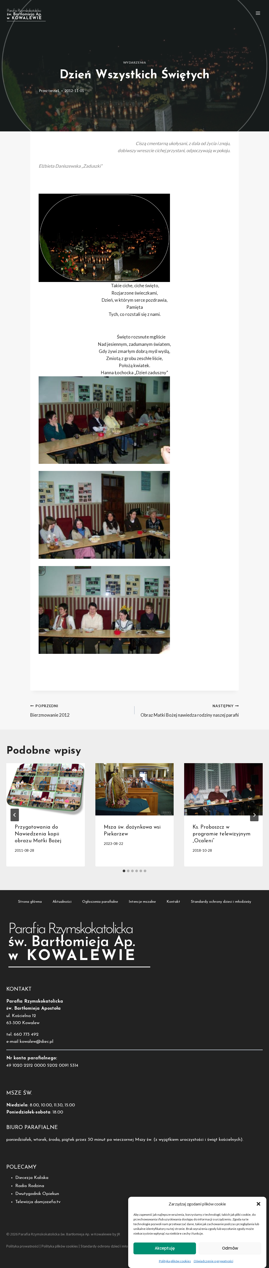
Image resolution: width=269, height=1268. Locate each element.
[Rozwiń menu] (258, 13)
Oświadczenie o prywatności (213, 1261)
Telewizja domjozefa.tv (37, 1202)
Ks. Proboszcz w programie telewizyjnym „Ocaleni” (222, 834)
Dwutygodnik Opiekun (37, 1194)
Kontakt (173, 902)
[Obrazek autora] (33, 91)
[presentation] (45, 789)
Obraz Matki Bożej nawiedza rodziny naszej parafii (190, 711)
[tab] (124, 871)
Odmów (230, 1248)
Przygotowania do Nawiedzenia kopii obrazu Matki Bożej (38, 834)
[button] (258, 1204)
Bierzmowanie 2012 (50, 711)
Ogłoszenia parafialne (100, 902)
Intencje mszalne (142, 902)
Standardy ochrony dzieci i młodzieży (221, 902)
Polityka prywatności (22, 1246)
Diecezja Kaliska (31, 1177)
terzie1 (53, 91)
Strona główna (30, 902)
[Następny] (254, 815)
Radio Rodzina (29, 1186)
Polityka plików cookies (175, 1261)
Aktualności (62, 902)
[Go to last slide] (15, 815)
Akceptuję (165, 1248)
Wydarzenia (134, 62)
